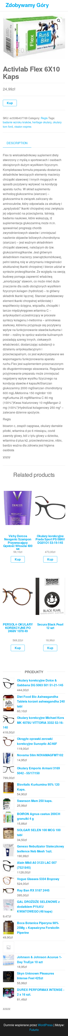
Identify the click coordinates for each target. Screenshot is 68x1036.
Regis (44, 118)
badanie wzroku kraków (17, 122)
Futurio (34, 1029)
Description (17, 143)
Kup (10, 103)
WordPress (45, 1025)
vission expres (22, 126)
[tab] (20, 143)
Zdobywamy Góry (27, 5)
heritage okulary (41, 122)
